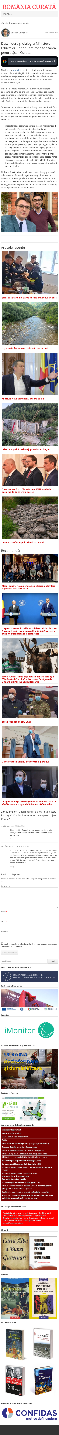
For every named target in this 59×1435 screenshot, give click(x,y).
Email (4, 921)
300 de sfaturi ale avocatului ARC (15, 1136)
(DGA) (23, 1182)
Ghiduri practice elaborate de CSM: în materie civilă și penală (27, 1187)
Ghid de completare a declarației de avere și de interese (24, 1153)
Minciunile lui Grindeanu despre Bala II (23, 398)
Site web (4, 931)
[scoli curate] (29, 981)
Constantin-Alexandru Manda (15, 23)
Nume (4, 912)
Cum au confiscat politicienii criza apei (23, 542)
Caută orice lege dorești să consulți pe (25, 1192)
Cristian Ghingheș (19, 32)
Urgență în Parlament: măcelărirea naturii (25, 348)
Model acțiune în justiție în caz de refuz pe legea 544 (23, 1150)
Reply (12, 839)
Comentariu (6, 886)
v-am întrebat (19, 70)
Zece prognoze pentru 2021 (16, 721)
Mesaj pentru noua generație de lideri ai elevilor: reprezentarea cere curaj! (28, 587)
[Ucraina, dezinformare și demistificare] (29, 1041)
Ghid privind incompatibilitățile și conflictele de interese (24, 1157)
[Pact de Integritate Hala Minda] (29, 1010)
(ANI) (23, 1164)
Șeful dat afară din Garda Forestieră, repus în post (29, 297)
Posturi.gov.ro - (27, 1196)
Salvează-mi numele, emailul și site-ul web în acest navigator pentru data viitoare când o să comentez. (29, 945)
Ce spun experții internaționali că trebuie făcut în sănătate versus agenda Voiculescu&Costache (29, 803)
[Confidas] (29, 1420)
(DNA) (23, 1160)
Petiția (4, 1140)
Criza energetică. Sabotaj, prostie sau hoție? (26, 449)
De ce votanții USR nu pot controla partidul (25, 761)
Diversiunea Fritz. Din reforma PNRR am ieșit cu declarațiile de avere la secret (28, 490)
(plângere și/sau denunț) (25, 1143)
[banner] (29, 6)
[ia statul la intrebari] (23, 1120)
